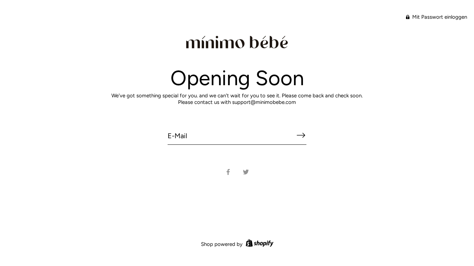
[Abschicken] (300, 135)
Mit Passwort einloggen (439, 17)
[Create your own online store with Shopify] (258, 244)
